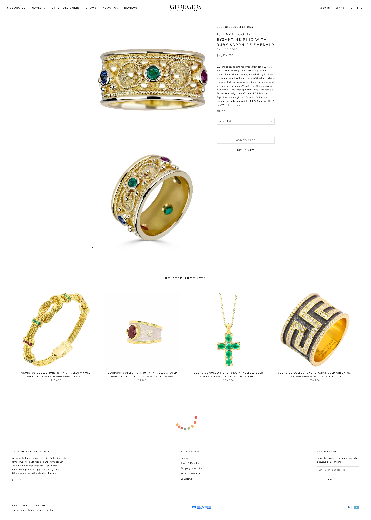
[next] (362, 333)
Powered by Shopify (46, 510)
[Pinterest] (236, 110)
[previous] (9, 333)
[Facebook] (228, 110)
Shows (91, 7)
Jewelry (39, 7)
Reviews (131, 7)
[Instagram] (20, 480)
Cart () (357, 7)
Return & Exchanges (191, 473)
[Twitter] (232, 110)
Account (325, 8)
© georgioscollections (29, 505)
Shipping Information (191, 468)
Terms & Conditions (191, 463)
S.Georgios (16, 7)
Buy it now (245, 150)
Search (341, 8)
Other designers (66, 7)
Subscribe (329, 479)
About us (110, 7)
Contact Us (186, 478)
